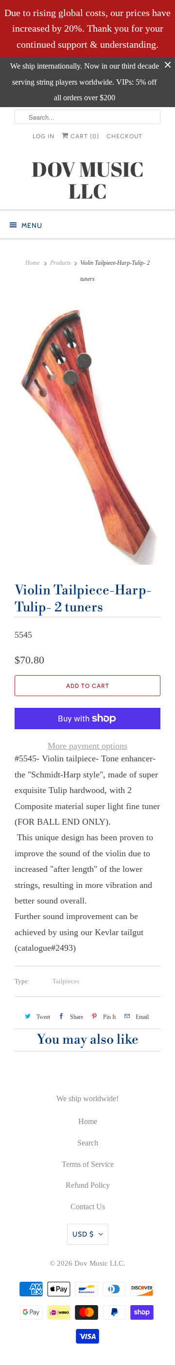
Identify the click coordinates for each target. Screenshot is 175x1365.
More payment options (87, 746)
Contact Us (87, 1206)
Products (60, 262)
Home (87, 1121)
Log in (43, 136)
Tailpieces (65, 981)
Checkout (124, 136)
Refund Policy (88, 1185)
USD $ (83, 1234)
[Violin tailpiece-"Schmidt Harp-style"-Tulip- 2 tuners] (87, 431)
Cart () (84, 136)
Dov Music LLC (98, 1263)
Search (87, 1143)
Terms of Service (88, 1164)
